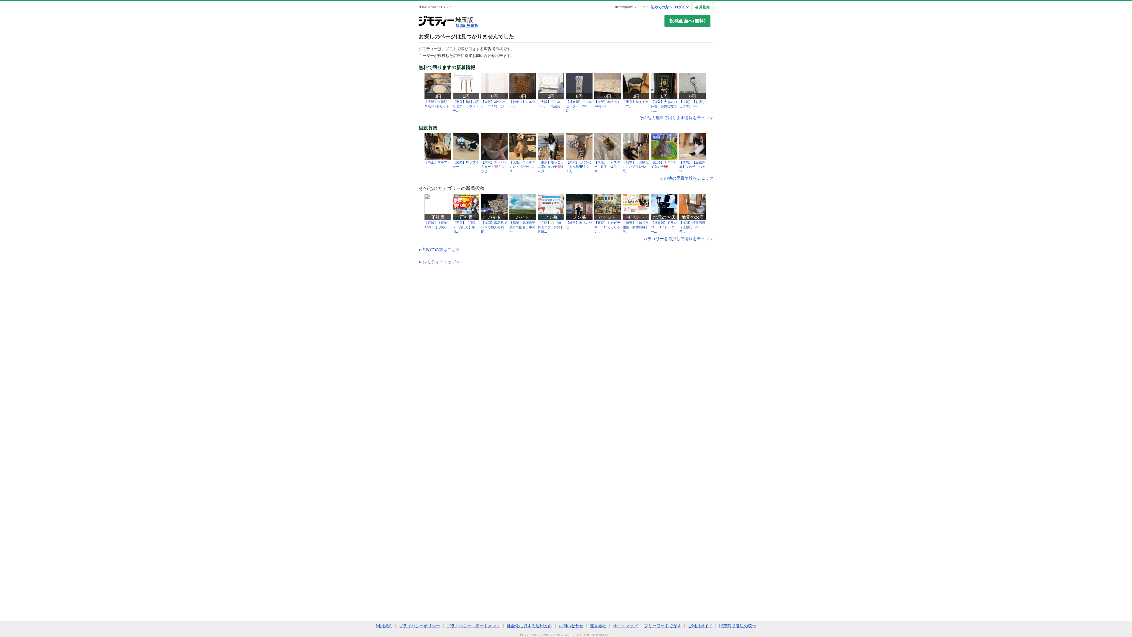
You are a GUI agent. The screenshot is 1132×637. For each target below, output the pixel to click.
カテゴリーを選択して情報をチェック (678, 239)
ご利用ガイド (700, 625)
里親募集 (428, 128)
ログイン (682, 7)
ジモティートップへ (439, 262)
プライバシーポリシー (419, 625)
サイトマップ (625, 625)
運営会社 (598, 625)
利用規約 (384, 625)
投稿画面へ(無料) (687, 20)
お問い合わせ (571, 625)
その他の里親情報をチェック (686, 178)
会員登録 (702, 7)
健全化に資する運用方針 (529, 625)
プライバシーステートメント (473, 625)
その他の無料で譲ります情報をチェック (676, 118)
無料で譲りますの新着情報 (447, 67)
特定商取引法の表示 (737, 625)
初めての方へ (661, 7)
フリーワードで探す (662, 625)
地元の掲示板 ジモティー (632, 7)
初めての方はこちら (439, 249)
